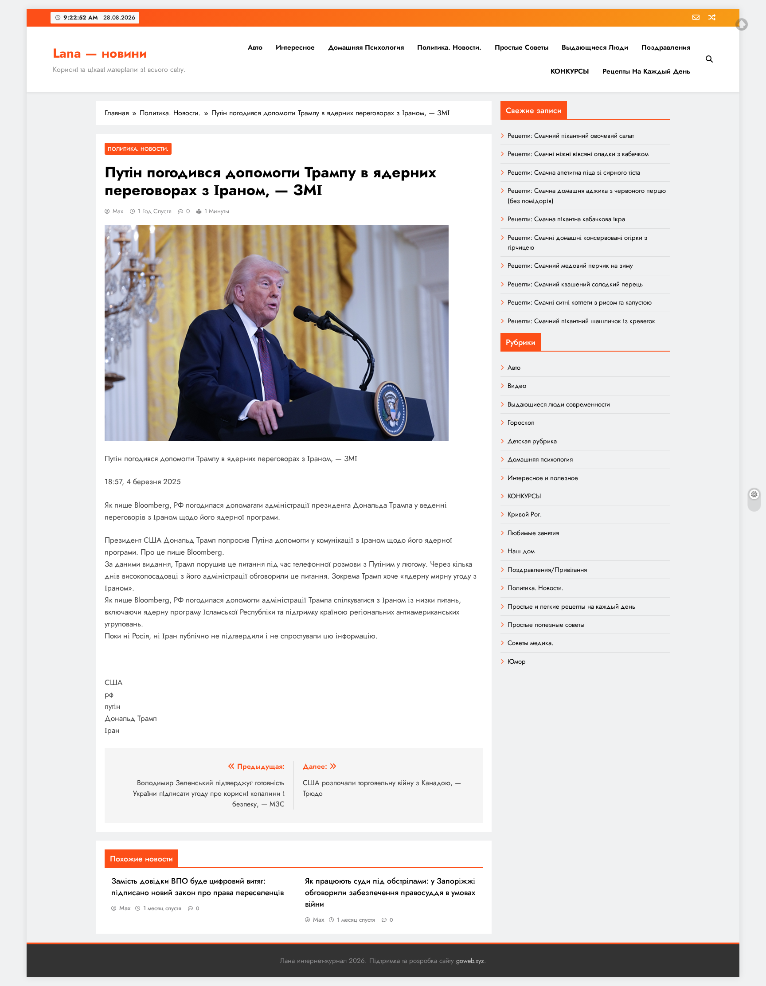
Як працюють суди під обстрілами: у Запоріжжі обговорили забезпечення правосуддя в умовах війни (390, 892)
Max (118, 211)
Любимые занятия (533, 533)
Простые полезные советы (546, 625)
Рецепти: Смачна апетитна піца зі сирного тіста (574, 172)
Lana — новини (100, 53)
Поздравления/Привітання (547, 570)
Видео (517, 386)
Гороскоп (521, 422)
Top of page (741, 24)
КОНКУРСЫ (570, 71)
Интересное (295, 47)
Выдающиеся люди (595, 47)
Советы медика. (530, 643)
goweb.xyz (470, 960)
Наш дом (521, 551)
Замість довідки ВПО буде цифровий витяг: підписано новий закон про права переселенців (197, 886)
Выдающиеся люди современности (559, 404)
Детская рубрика (532, 441)
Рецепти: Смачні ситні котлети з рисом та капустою (580, 302)
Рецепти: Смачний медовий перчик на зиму (570, 265)
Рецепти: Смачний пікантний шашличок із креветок (581, 321)
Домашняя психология (366, 47)
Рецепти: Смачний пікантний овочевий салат (571, 136)
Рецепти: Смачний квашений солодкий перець (575, 284)
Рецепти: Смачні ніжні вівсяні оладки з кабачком (578, 154)
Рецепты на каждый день (646, 71)
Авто (255, 47)
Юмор (517, 661)
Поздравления (665, 47)
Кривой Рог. (525, 514)
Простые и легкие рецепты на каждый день (571, 606)
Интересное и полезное (543, 478)
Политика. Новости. (449, 47)
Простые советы (521, 47)
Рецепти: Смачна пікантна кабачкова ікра (566, 219)
